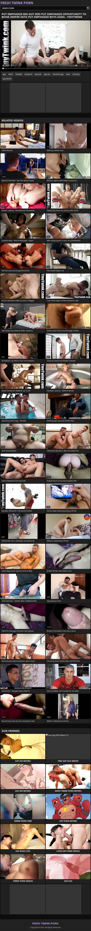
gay (4, 74)
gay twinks (7, 79)
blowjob (19, 74)
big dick (38, 74)
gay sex (47, 74)
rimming (76, 74)
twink (11, 74)
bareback (28, 74)
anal (68, 74)
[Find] (88, 8)
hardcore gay (58, 74)
